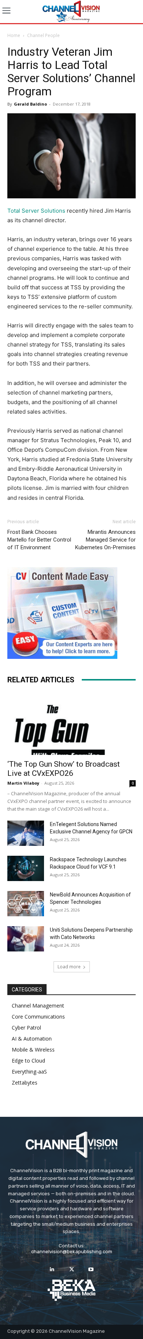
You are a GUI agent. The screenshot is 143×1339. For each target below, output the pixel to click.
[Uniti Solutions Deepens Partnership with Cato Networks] (25, 938)
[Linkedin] (52, 1269)
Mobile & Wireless (33, 1049)
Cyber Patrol (26, 1027)
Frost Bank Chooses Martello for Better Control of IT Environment (39, 540)
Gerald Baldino (30, 104)
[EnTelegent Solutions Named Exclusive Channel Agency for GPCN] (25, 833)
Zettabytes (24, 1082)
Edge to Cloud (28, 1060)
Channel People (43, 35)
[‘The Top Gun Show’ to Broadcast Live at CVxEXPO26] (71, 723)
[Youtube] (91, 1269)
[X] (71, 1269)
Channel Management (38, 1005)
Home (13, 35)
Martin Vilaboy (23, 783)
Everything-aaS (29, 1071)
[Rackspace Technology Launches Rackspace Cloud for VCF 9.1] (25, 868)
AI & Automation (32, 1038)
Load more (69, 967)
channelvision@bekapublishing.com (71, 1251)
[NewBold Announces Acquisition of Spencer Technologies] (25, 903)
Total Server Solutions (36, 210)
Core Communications (38, 1016)
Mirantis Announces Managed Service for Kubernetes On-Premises (105, 540)
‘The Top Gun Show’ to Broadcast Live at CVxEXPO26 (63, 769)
